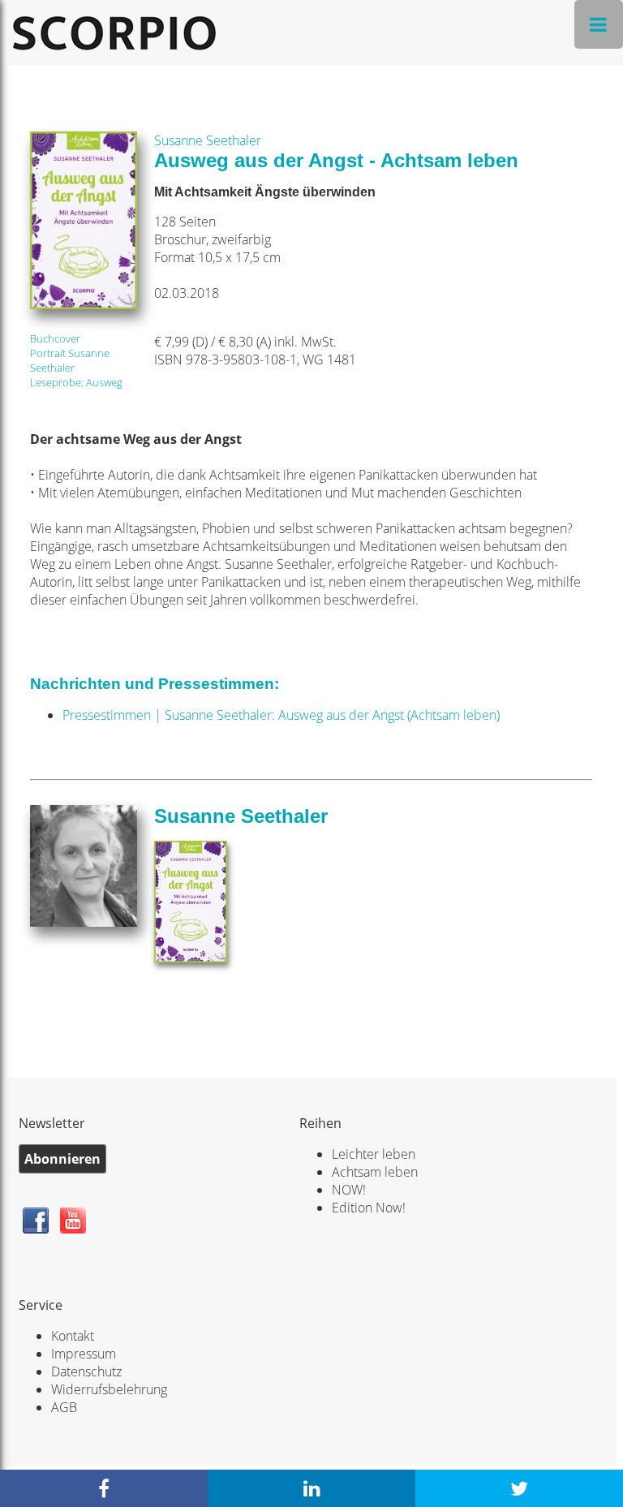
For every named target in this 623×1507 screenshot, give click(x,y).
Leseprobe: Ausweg (76, 382)
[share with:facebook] (104, 1488)
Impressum (83, 1354)
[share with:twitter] (519, 1488)
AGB (64, 1407)
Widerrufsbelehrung (109, 1389)
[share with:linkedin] (311, 1488)
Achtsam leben (375, 1172)
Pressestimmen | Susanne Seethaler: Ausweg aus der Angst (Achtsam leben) (281, 715)
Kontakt (72, 1336)
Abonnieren (62, 1159)
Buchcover (55, 338)
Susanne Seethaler (207, 140)
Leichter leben (373, 1154)
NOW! (349, 1190)
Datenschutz (86, 1371)
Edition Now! (369, 1207)
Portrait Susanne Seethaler (70, 360)
